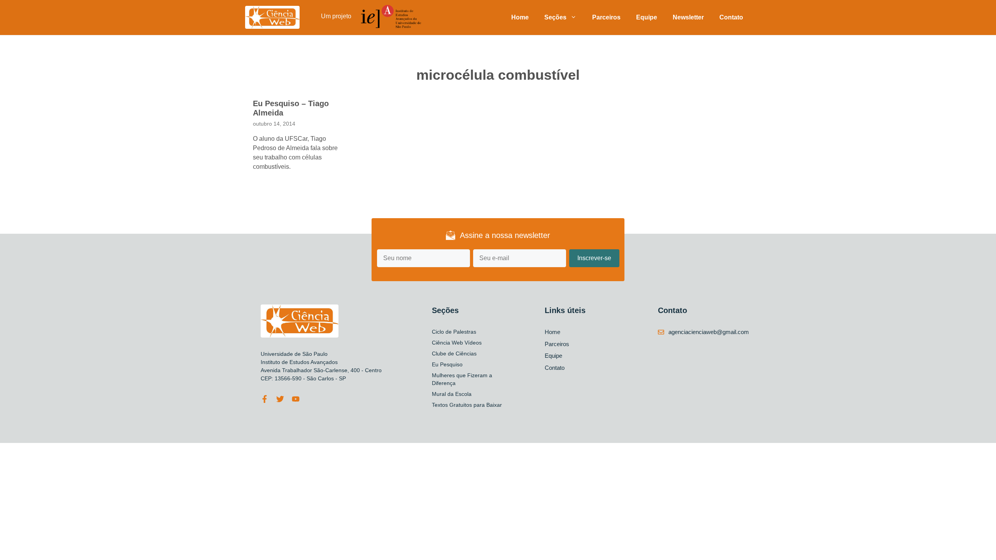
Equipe (646, 17)
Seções (555, 17)
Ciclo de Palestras (454, 332)
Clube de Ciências (454, 353)
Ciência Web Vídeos (457, 343)
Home (520, 17)
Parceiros (606, 17)
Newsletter (688, 17)
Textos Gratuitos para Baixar (467, 405)
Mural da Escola (452, 394)
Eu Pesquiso (447, 364)
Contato (731, 17)
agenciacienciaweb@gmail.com (708, 332)
